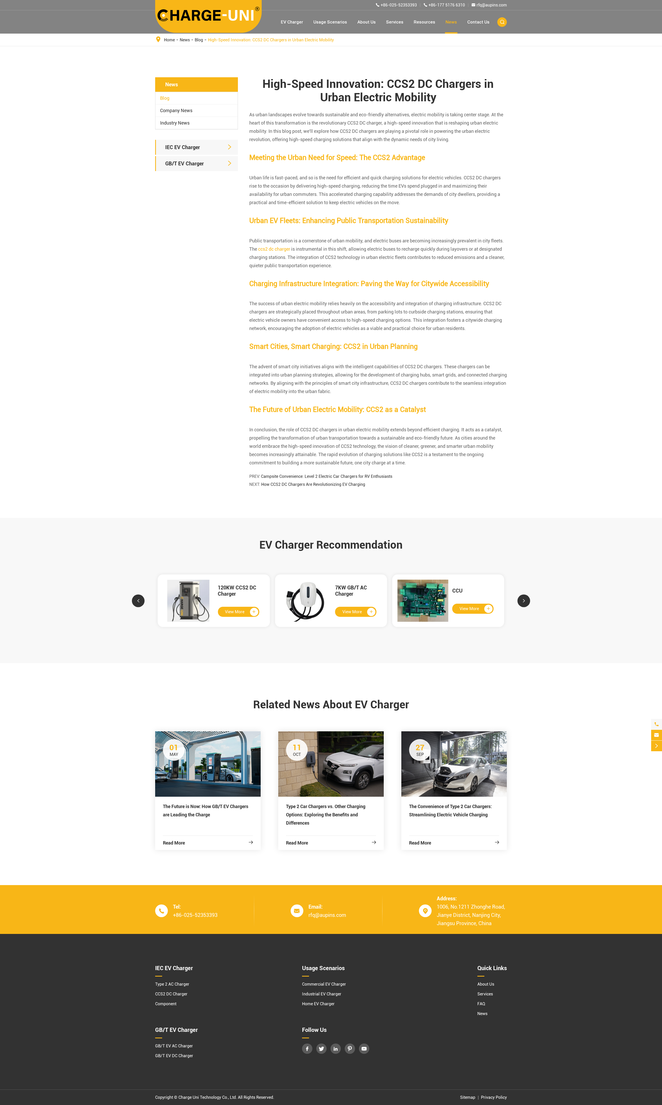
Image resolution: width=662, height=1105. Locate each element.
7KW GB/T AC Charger (351, 591)
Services (394, 22)
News (451, 22)
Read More (208, 843)
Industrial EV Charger (321, 994)
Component (165, 1003)
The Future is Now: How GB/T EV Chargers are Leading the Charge (205, 810)
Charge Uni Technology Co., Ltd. (207, 1097)
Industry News (175, 123)
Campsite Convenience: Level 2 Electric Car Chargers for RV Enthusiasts (326, 476)
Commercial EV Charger (324, 984)
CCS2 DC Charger (171, 994)
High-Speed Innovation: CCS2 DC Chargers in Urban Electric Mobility (271, 39)
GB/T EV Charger (184, 163)
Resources (424, 22)
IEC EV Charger (182, 147)
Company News (176, 110)
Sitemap (467, 1097)
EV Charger (292, 22)
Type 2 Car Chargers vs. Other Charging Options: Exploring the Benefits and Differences (325, 815)
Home (169, 39)
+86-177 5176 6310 (446, 5)
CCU (457, 591)
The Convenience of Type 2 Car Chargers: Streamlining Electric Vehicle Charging (450, 810)
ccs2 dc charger (274, 249)
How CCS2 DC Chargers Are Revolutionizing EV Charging (313, 484)
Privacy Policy (494, 1097)
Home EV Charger (318, 1003)
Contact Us (478, 22)
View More (240, 611)
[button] (138, 600)
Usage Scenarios (330, 22)
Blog (199, 39)
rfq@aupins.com (492, 5)
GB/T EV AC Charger (174, 1045)
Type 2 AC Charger (172, 984)
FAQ (481, 1003)
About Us (366, 22)
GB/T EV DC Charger (174, 1055)
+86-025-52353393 (399, 5)
